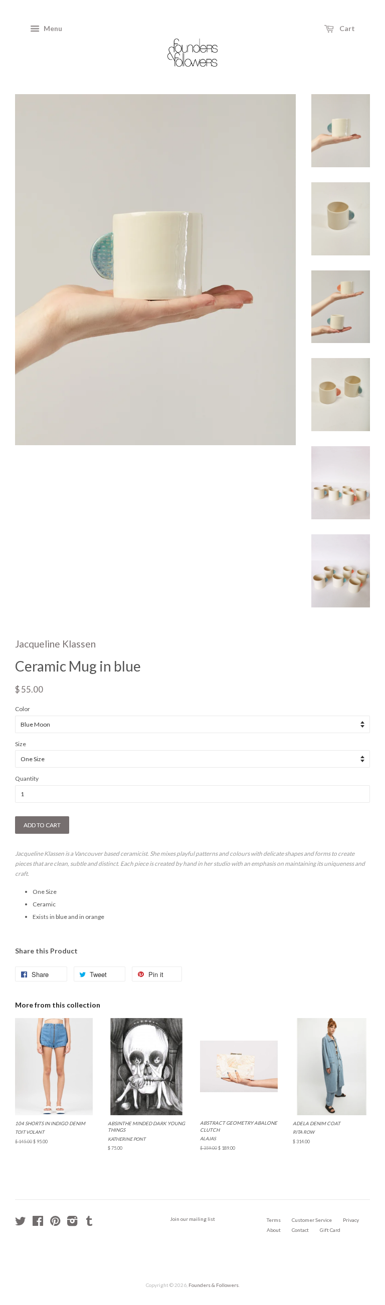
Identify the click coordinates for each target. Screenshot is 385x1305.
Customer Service (312, 1220)
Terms (274, 1220)
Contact (300, 1230)
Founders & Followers (213, 1285)
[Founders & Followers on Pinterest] (55, 1223)
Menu (52, 28)
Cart (346, 28)
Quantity (27, 778)
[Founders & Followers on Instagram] (72, 1223)
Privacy (351, 1220)
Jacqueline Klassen (55, 643)
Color (22, 709)
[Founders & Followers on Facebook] (38, 1223)
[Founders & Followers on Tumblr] (89, 1223)
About (274, 1230)
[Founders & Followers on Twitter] (20, 1223)
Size (20, 744)
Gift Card (330, 1230)
